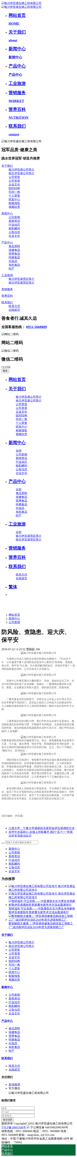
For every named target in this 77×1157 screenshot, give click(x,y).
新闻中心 (14, 618)
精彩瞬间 (14, 863)
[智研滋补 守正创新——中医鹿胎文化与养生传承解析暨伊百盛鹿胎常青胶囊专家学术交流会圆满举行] (42, 904)
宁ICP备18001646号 (13, 1127)
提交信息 (7, 1119)
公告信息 (14, 867)
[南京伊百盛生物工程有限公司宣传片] (33, 893)
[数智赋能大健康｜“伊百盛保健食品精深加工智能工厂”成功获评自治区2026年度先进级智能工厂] (42, 919)
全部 (18, 450)
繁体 (5, 370)
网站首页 (17, 379)
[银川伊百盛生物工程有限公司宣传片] (33, 886)
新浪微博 (14, 1084)
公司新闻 (14, 622)
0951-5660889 (36, 327)
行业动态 (14, 859)
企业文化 (14, 871)
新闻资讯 (14, 856)
